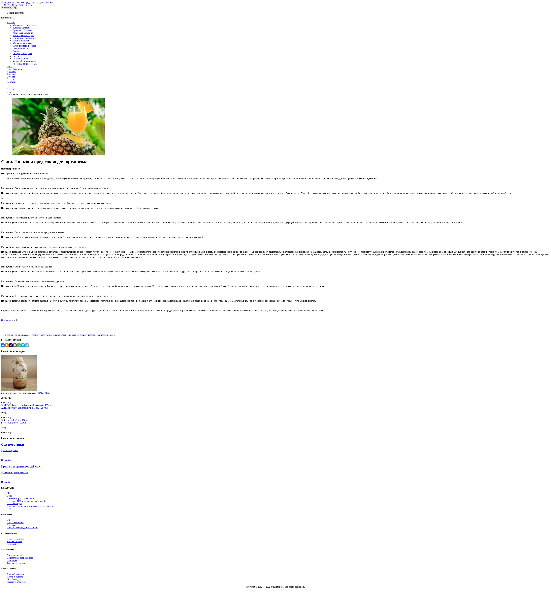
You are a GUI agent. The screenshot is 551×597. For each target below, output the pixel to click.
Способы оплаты (15, 69)
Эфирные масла (20, 48)
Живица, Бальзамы (22, 28)
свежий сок (12, 335)
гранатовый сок (92, 335)
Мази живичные (21, 40)
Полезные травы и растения (20, 498)
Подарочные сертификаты (20, 558)
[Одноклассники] (7, 345)
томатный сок (108, 335)
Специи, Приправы (22, 53)
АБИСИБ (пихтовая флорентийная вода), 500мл (24, 408)
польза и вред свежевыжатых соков (49, 335)
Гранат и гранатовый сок (20, 466)
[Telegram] (27, 345)
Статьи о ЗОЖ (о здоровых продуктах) (26, 501)
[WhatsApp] (19, 345)
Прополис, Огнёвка (22, 30)
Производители (14, 555)
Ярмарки (11, 74)
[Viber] (15, 345)
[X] (11, 345)
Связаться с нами (15, 539)
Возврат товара (14, 541)
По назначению (20, 58)
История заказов (15, 577)
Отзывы (11, 77)
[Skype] (23, 345)
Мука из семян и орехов (24, 46)
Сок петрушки (12, 444)
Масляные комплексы (23, 43)
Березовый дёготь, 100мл (13, 422)
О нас (9, 66)
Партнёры (12, 560)
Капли (16, 51)
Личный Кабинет (15, 574)
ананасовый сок (75, 335)
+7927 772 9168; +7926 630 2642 (16, 5)
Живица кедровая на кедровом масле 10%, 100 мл (25, 393)
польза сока (25, 335)
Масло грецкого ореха (23, 35)
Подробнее (6, 460)
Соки (9, 92)
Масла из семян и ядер (24, 25)
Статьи (10, 79)
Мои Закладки (14, 579)
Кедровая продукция (23, 33)
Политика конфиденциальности (22, 527)
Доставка (11, 71)
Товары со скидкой (16, 563)
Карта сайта (13, 544)
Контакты (12, 82)
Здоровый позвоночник (24, 61)
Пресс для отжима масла (25, 64)
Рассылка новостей (16, 582)
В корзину (6, 402)
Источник (6, 320)
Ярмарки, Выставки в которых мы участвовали (30, 506)
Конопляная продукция (24, 38)
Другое (16, 56)
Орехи (10, 496)
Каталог (11, 22)
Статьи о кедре (14, 503)
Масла (10, 493)
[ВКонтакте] (3, 345)
